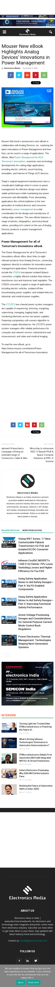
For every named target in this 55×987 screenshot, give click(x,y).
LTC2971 (10, 304)
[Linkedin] (27, 961)
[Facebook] (19, 961)
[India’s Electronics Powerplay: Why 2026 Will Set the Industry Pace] (9, 774)
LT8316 (16, 272)
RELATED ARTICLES (10, 530)
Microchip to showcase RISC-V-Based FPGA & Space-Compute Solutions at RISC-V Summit (41, 455)
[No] (51, 975)
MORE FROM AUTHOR (32, 530)
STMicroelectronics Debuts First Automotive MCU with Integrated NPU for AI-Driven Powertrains (35, 757)
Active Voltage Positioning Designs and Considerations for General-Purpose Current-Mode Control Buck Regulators (35, 622)
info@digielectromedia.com (33, 940)
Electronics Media (12, 68)
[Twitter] (36, 961)
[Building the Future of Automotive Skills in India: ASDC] (9, 789)
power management (23, 209)
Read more (33, 982)
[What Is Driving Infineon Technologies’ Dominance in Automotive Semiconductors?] (9, 743)
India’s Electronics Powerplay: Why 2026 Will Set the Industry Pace (34, 773)
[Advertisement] (27, 386)
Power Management (7, 545)
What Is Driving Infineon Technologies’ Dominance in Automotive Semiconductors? (34, 742)
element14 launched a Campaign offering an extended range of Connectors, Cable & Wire (14, 453)
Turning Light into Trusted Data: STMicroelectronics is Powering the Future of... (35, 726)
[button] (50, 32)
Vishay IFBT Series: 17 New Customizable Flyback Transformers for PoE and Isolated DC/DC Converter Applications (34, 545)
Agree (21, 982)
